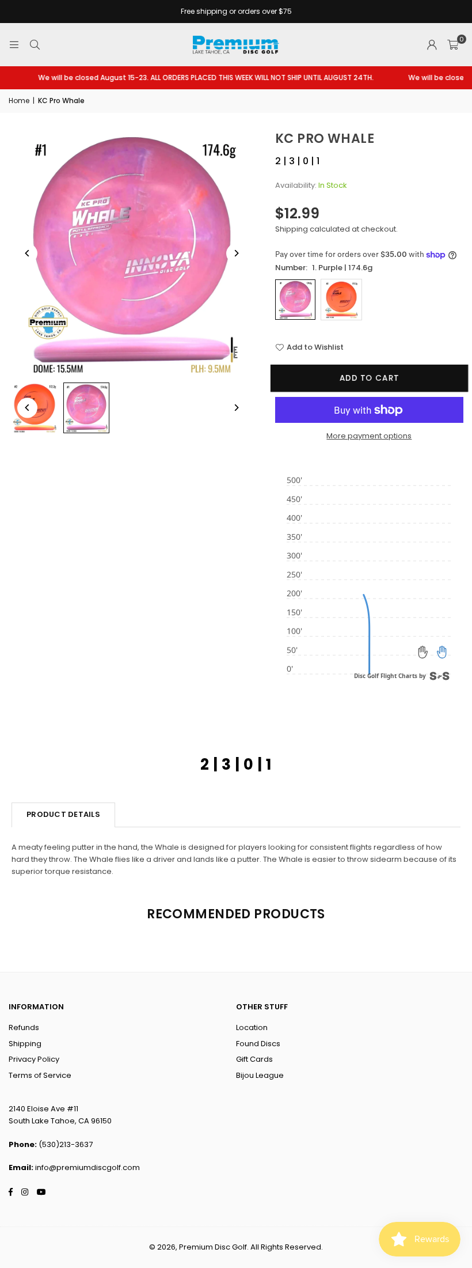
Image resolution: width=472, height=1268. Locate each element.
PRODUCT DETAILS (63, 814)
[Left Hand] (423, 652)
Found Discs (258, 1043)
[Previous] (27, 253)
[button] (452, 45)
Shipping (291, 229)
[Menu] (13, 44)
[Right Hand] (441, 652)
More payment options (369, 435)
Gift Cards (254, 1059)
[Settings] (431, 45)
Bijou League (260, 1075)
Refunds (24, 1027)
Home (19, 100)
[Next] (236, 253)
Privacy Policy (34, 1059)
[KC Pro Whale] (86, 408)
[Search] (34, 44)
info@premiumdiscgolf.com (87, 1167)
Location (252, 1027)
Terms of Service (40, 1075)
